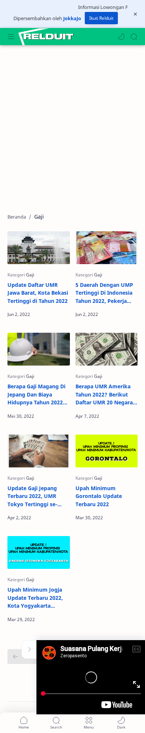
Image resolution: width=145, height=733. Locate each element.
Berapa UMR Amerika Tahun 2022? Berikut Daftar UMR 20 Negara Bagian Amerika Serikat (105, 395)
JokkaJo (72, 18)
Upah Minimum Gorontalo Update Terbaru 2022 (98, 496)
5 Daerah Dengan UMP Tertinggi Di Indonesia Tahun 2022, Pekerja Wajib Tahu (104, 293)
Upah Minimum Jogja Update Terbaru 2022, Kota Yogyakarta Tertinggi (35, 598)
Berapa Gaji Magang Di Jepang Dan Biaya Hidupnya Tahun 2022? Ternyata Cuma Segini (36, 395)
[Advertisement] (72, 125)
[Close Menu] (135, 14)
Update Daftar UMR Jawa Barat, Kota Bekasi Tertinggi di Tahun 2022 (37, 292)
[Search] (133, 36)
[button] (121, 36)
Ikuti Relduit (101, 18)
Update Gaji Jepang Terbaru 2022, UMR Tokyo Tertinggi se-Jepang (32, 496)
